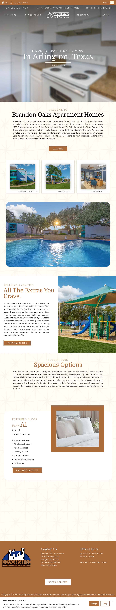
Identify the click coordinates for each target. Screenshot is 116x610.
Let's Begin (58, 65)
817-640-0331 (99, 8)
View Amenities (17, 343)
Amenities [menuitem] (10, 15)
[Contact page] (7, 3)
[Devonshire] (16, 557)
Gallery (58, 149)
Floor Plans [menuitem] (33, 15)
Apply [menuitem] (106, 15)
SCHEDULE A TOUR (17, 8)
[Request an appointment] (11, 3)
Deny (105, 604)
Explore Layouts (27, 470)
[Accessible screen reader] (3, 3)
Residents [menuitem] (83, 15)
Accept (94, 604)
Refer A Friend (58, 582)
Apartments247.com (33, 594)
